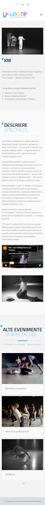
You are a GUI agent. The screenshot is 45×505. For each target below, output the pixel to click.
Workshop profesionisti (17, 431)
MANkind (10, 474)
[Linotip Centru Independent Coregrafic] (15, 14)
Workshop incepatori (15, 388)
